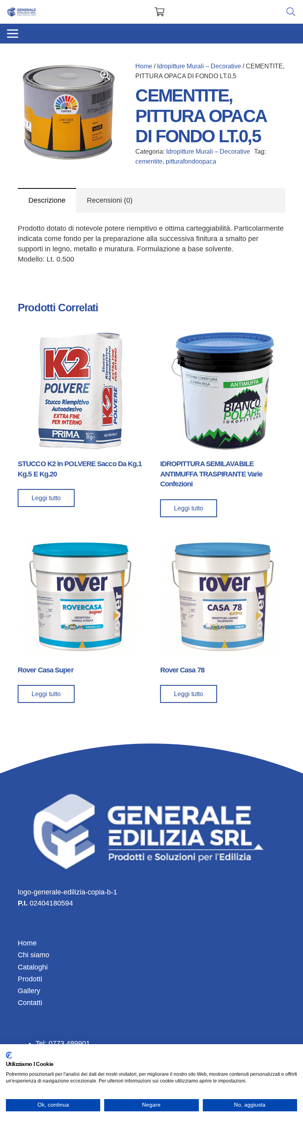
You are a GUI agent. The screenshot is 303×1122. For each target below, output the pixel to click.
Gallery (29, 991)
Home (143, 66)
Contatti (30, 1003)
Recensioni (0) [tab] (110, 200)
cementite (149, 161)
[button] (105, 75)
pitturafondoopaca (191, 161)
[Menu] (13, 33)
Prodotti (30, 979)
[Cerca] (290, 12)
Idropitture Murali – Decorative (199, 66)
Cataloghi (33, 967)
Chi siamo (33, 955)
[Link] (22, 12)
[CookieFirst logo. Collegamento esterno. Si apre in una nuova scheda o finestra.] (9, 1055)
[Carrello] (159, 12)
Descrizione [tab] (46, 200)
